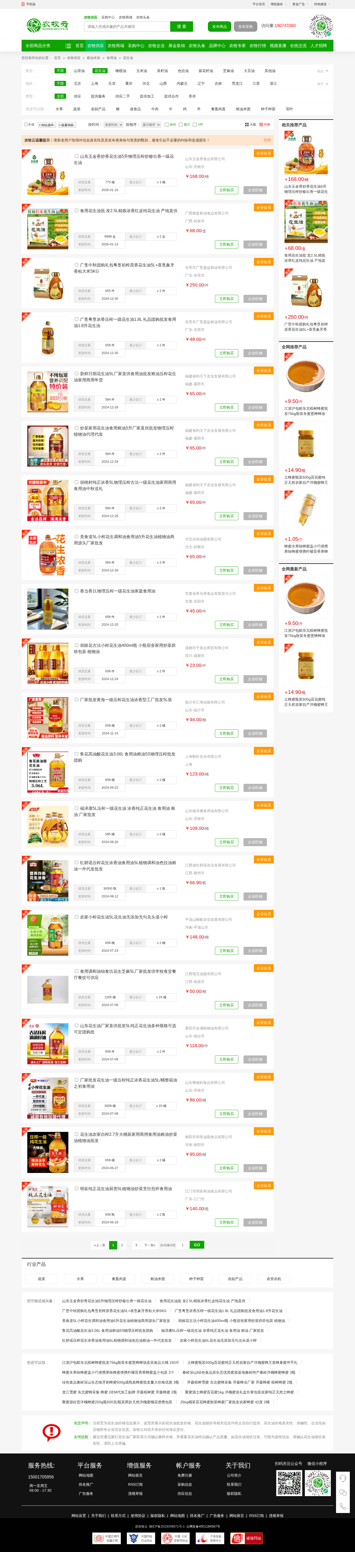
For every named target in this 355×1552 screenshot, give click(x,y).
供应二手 (122, 96)
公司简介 (234, 1475)
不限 (60, 71)
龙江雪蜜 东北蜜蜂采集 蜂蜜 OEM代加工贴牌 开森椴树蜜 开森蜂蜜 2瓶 (119, 1392)
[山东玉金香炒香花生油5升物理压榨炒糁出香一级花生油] (306, 153)
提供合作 (171, 96)
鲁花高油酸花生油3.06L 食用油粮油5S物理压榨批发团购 (107, 1330)
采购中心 (108, 17)
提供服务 (98, 96)
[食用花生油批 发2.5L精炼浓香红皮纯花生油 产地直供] (306, 221)
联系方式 (118, 1516)
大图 (253, 124)
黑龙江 (237, 83)
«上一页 (99, 1245)
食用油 (112, 58)
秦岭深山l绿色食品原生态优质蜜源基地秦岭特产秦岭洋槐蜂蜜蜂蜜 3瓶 (238, 1372)
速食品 (135, 109)
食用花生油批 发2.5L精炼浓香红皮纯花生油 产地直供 (129, 210)
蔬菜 (77, 109)
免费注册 (185, 1475)
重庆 (129, 83)
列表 (267, 124)
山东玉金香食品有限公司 (205, 159)
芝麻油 (228, 71)
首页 (79, 45)
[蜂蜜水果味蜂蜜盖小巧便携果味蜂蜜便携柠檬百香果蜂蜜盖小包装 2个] (306, 512)
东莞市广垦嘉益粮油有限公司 (208, 267)
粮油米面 (93, 58)
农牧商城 (125, 17)
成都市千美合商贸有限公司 (207, 648)
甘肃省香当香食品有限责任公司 (210, 593)
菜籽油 (162, 71)
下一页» (149, 1245)
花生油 (128, 58)
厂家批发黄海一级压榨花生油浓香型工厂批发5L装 (126, 699)
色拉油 (183, 71)
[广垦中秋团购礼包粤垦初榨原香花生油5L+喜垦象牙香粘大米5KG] (306, 290)
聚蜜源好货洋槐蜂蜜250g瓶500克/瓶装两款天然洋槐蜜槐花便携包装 (117, 1402)
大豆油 (249, 71)
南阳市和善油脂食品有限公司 (208, 1137)
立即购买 (226, 190)
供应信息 (185, 1493)
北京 (77, 83)
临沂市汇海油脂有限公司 (205, 702)
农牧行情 (257, 45)
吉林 (218, 83)
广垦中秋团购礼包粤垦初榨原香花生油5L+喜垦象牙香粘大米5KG (306, 329)
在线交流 (298, 45)
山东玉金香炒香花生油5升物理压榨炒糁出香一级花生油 (306, 191)
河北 (146, 83)
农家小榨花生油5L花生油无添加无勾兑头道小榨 (124, 917)
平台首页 (259, 4)
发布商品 (219, 26)
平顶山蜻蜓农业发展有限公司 (208, 919)
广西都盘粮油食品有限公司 (207, 213)
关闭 (267, 140)
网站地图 (86, 1475)
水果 (59, 109)
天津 (111, 83)
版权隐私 (234, 1493)
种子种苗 (268, 109)
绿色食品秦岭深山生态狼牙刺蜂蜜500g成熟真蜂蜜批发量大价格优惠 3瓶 (120, 1382)
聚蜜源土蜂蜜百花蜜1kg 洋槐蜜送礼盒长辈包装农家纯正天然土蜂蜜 (239, 1392)
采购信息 (185, 1484)
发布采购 (245, 26)
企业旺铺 (255, 190)
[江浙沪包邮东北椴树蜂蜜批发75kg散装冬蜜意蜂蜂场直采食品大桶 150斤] (306, 375)
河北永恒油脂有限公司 (203, 539)
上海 (94, 83)
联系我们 (234, 1484)
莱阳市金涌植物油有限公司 (207, 1028)
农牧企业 (156, 45)
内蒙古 (182, 83)
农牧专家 (237, 45)
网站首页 (78, 1516)
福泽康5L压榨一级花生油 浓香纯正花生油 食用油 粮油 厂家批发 (212, 1330)
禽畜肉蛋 (218, 109)
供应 (77, 96)
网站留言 (135, 1475)
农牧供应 (90, 17)
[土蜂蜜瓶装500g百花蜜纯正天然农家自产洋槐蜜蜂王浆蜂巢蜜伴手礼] (306, 443)
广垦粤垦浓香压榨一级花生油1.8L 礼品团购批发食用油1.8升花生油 (228, 1311)
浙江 (273, 83)
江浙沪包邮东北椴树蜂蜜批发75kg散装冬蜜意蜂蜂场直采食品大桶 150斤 (306, 413)
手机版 (31, 4)
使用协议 (138, 1516)
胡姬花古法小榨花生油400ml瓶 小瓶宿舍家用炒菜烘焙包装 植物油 (231, 1321)
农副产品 (98, 109)
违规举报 (135, 1493)
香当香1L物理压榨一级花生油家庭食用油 (117, 591)
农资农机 (274, 1279)
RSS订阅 (135, 1484)
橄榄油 (120, 71)
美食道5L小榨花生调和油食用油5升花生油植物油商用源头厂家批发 (116, 1321)
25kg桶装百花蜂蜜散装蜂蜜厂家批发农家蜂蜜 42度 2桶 (224, 1402)
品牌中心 (217, 45)
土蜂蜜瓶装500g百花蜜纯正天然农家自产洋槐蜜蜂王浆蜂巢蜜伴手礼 (306, 482)
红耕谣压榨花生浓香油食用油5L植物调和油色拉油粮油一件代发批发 (117, 1340)
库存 (192, 96)
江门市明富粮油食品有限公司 (208, 1191)
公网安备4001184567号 (203, 1526)
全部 (60, 96)
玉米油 (141, 71)
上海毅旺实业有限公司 (203, 756)
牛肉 (155, 109)
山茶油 (79, 71)
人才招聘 (318, 45)
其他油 (270, 71)
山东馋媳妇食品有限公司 (205, 1082)
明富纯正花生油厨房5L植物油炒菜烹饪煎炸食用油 (126, 1188)
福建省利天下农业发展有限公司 (210, 376)
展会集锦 (176, 45)
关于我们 (98, 1516)
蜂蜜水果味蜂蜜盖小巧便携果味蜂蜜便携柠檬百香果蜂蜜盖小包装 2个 (306, 551)
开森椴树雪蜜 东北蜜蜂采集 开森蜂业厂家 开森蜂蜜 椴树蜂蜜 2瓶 (240, 1382)
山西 (163, 83)
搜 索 (181, 26)
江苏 (256, 83)
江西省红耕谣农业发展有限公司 (210, 865)
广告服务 (86, 1493)
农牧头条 (143, 17)
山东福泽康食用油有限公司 (207, 811)
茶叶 (289, 109)
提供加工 (147, 96)
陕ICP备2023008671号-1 (167, 1526)
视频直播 (278, 45)
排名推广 (86, 1484)
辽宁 (201, 83)
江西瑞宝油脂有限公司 (203, 974)
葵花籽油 (206, 71)
